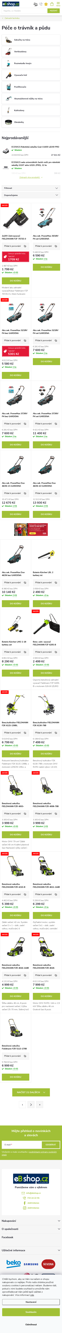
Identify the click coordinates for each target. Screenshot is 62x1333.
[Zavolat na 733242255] (41, 4)
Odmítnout (31, 1324)
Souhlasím (31, 1312)
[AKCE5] (15, 218)
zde (32, 1295)
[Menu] (58, 4)
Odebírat (51, 1144)
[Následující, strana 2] (31, 1104)
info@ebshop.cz (33, 1193)
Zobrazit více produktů (29, 177)
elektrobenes (33, 1203)
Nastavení (31, 1302)
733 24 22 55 (33, 1198)
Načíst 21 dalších (29, 1092)
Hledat (53, 10)
